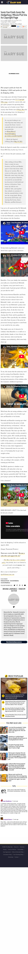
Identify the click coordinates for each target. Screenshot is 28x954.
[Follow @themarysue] (14, 586)
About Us (16, 847)
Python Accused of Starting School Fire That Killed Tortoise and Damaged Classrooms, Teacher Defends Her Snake (14, 696)
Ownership (10, 857)
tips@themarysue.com (7, 574)
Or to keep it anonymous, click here (16, 791)
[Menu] (2, 2)
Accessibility (20, 849)
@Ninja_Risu (20, 109)
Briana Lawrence (5, 24)
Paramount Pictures (5, 580)
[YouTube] (25, 586)
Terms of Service (12, 849)
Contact (16, 857)
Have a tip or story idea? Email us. (16, 789)
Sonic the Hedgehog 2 (5, 582)
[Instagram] (20, 586)
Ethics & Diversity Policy (17, 852)
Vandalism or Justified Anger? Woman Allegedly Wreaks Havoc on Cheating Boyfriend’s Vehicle (17, 738)
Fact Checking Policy (18, 854)
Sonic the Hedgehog (14, 580)
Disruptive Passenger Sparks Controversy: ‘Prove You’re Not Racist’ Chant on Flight (16, 746)
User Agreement (7, 852)
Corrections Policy (7, 854)
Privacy (5, 849)
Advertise (22, 847)
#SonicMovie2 (11, 131)
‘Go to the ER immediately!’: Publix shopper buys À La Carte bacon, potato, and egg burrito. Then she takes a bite (17, 730)
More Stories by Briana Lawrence (14, 642)
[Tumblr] (22, 586)
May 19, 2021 (18, 141)
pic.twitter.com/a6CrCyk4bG (13, 136)
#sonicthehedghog (10, 134)
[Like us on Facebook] (17, 586)
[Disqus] (14, 817)
